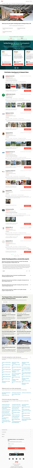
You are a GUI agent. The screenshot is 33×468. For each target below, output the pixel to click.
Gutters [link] (7, 3)
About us (3, 436)
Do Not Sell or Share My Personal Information (16, 466)
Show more (29, 249)
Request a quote (6, 64)
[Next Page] (23, 254)
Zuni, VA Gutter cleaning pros (26, 368)
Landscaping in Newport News (16, 404)
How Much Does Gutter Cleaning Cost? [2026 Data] (8, 315)
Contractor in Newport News (26, 417)
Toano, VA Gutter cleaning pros (26, 372)
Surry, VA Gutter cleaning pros (16, 369)
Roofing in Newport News (5, 395)
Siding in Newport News (15, 408)
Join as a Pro (27, 1)
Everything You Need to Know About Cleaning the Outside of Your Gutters (23, 348)
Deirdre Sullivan (19, 313)
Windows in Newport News (25, 409)
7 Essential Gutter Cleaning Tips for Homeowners (23, 315)
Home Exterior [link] (4, 3)
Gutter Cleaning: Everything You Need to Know (8, 348)
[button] (8, 86)
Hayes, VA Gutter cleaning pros (16, 373)
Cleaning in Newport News (5, 420)
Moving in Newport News (5, 412)
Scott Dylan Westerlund (20, 345)
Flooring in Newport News (15, 407)
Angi (2, 345)
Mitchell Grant (4, 313)
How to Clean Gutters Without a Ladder (9, 331)
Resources (3, 434)
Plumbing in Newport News (6, 404)
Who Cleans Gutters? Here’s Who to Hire (24, 331)
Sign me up (16, 448)
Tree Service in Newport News (6, 409)
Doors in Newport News (15, 417)
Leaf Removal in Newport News (26, 392)
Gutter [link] (10, 3)
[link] (3, 62)
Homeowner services (4, 429)
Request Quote (27, 90)
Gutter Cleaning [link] (13, 3)
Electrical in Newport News (6, 411)
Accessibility (16, 465)
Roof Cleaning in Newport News (16, 392)
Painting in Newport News (15, 416)
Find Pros (16, 17)
